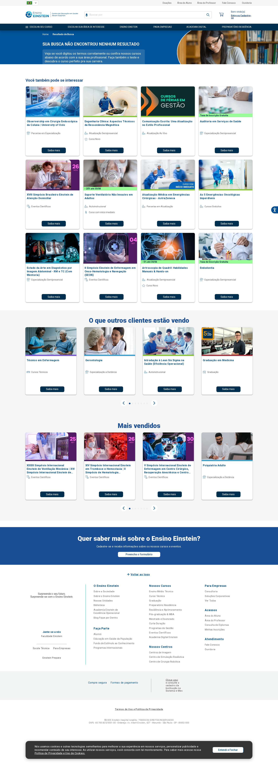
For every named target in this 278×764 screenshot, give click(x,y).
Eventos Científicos (160, 632)
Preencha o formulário (139, 554)
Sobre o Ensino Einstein (107, 596)
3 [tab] (135, 403)
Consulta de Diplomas (217, 625)
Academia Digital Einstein (163, 637)
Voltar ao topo (140, 574)
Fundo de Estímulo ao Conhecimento (114, 643)
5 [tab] (141, 403)
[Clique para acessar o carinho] (221, 15)
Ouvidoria (247, 3)
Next (154, 403)
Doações (167, 3)
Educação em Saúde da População (113, 638)
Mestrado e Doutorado (161, 619)
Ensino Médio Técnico (161, 591)
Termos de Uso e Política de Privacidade (139, 709)
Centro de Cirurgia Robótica (164, 661)
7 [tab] (147, 403)
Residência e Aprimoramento (165, 610)
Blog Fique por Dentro (106, 617)
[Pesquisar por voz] (87, 15)
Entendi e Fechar (228, 749)
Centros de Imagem (160, 652)
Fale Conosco (229, 3)
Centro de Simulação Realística (166, 657)
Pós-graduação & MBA (161, 614)
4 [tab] (138, 403)
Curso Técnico (157, 596)
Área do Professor (206, 3)
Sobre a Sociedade (104, 591)
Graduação (155, 600)
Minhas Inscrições (215, 629)
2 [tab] (132, 403)
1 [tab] (129, 403)
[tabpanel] (50, 360)
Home (45, 34)
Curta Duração (157, 623)
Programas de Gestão (161, 628)
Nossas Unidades (103, 600)
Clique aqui (172, 680)
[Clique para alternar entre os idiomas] (32, 2)
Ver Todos (210, 600)
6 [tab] (144, 403)
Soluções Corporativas (217, 596)
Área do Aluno (184, 3)
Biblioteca (99, 605)
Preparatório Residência (162, 605)
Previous (123, 403)
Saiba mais (54, 150)
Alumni (98, 634)
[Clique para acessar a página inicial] (52, 18)
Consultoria (211, 591)
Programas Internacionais (108, 648)
